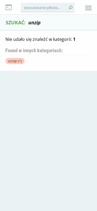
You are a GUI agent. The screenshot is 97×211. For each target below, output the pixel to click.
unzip (15, 60)
